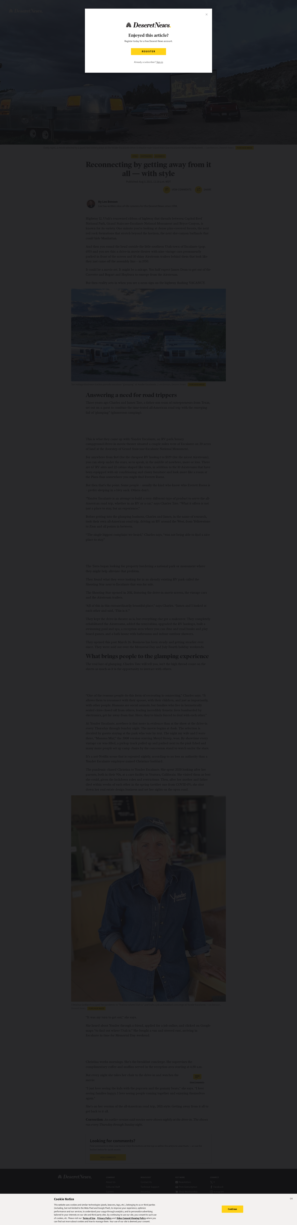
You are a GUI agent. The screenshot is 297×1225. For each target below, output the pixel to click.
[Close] (291, 1199)
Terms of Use (89, 1218)
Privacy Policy (104, 1218)
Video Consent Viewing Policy (131, 1218)
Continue (232, 1209)
